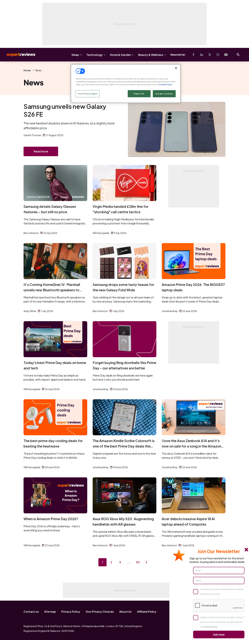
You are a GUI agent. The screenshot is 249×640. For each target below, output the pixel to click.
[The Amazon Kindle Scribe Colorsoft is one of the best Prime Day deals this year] (124, 417)
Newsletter (177, 54)
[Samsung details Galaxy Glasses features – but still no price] (55, 183)
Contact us (31, 611)
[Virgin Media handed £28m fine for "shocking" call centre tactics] (124, 183)
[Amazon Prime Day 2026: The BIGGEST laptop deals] (193, 261)
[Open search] (238, 55)
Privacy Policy (70, 611)
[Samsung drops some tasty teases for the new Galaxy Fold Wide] (124, 261)
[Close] (176, 68)
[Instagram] (218, 55)
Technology (94, 55)
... (128, 562)
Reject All (139, 93)
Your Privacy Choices (100, 611)
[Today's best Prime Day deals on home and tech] (55, 339)
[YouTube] (226, 55)
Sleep (75, 55)
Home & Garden (120, 55)
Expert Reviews (18, 55)
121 (138, 562)
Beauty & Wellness (150, 55)
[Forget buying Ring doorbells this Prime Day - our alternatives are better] (124, 339)
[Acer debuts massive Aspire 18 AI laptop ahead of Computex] (193, 495)
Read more (41, 151)
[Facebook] (193, 55)
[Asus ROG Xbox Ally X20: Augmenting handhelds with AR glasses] (124, 495)
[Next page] (146, 562)
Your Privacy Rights (88, 93)
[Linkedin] (202, 55)
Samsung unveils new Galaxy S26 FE (65, 110)
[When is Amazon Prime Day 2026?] (55, 495)
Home (27, 70)
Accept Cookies (164, 93)
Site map (50, 611)
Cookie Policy (165, 84)
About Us (125, 611)
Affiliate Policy (146, 611)
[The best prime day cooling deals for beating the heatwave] (55, 417)
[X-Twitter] (210, 55)
